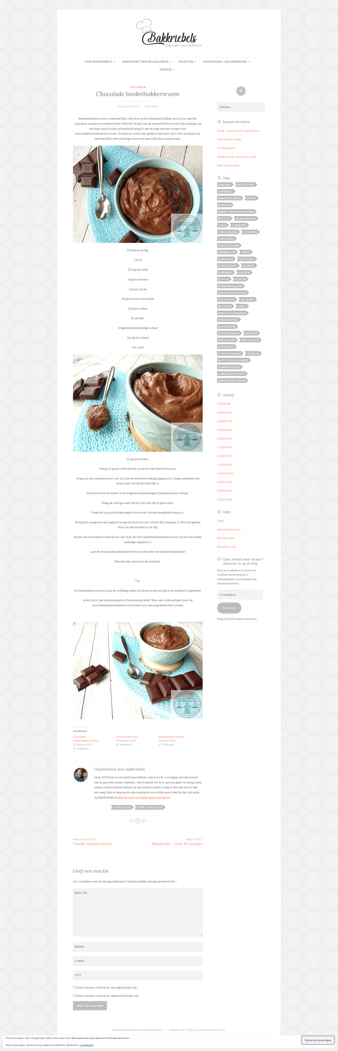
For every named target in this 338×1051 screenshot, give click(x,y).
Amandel (225, 191)
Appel (251, 198)
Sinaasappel (228, 319)
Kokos (240, 279)
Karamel (225, 272)
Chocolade (122, 807)
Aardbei (224, 184)
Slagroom (227, 326)
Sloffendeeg (229, 333)
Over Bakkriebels (98, 61)
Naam (80, 946)
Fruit (245, 252)
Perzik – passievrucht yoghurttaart (238, 130)
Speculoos (250, 340)
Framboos (227, 252)
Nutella (225, 306)
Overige (165, 69)
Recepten (186, 61)
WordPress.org (226, 546)
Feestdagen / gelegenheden (225, 61)
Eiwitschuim (228, 245)
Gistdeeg (247, 259)
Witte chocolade (233, 360)
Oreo (242, 306)
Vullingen (138, 87)
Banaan (224, 205)
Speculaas (227, 340)
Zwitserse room (232, 380)
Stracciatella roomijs (229, 139)
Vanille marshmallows (92, 842)
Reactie (82, 892)
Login (220, 520)
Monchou (226, 299)
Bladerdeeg (246, 218)
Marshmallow (230, 286)
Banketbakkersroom (236, 211)
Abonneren (229, 607)
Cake (222, 225)
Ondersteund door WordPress (137, 1030)
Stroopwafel (229, 353)
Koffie (223, 279)
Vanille (253, 353)
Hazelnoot (227, 265)
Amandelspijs (229, 198)
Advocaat (246, 184)
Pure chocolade (150, 807)
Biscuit (224, 218)
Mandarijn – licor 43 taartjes (177, 842)
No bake (247, 299)
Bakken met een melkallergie (145, 61)
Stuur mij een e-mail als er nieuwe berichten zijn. (107, 995)
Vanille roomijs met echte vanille (236, 156)
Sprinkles (226, 346)
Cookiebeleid (86, 1045)
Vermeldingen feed (228, 529)
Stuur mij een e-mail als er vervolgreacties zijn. (106, 987)
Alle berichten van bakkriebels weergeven (144, 797)
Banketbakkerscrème (171, 736)
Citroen (250, 232)
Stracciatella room (127, 736)
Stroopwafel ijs (226, 148)
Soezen (251, 333)
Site (78, 975)
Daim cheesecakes (228, 165)
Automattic (215, 1030)
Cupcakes (226, 238)
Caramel (239, 225)
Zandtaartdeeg (231, 373)
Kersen (244, 272)
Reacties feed (225, 538)
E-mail (81, 961)
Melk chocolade (232, 292)
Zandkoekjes (229, 367)
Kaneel (249, 265)
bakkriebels (152, 106)
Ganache (225, 259)
